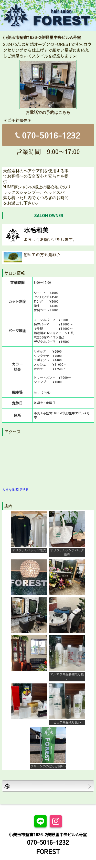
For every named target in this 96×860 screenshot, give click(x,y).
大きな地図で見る (15, 490)
